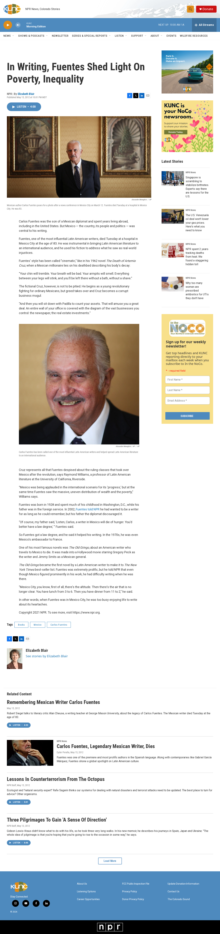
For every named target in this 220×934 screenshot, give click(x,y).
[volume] (18, 25)
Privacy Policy (129, 891)
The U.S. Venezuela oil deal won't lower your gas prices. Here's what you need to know (197, 223)
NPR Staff (11, 785)
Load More (110, 861)
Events (172, 35)
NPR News (191, 172)
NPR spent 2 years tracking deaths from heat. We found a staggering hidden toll (197, 256)
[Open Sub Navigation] (13, 35)
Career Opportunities (88, 899)
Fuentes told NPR (88, 509)
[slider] (23, 25)
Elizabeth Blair (26, 94)
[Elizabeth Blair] (14, 658)
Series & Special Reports (89, 35)
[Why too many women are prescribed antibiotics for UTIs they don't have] (173, 284)
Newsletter (60, 35)
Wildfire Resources (194, 35)
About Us (82, 884)
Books (21, 624)
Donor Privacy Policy (133, 899)
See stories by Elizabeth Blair (47, 656)
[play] (7, 25)
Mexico (38, 624)
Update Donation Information (183, 884)
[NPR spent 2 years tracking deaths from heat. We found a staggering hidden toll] (173, 250)
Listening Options (86, 891)
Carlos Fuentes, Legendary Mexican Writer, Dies (106, 746)
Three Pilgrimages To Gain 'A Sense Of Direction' (57, 820)
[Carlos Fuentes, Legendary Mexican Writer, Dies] (30, 753)
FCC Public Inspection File (135, 884)
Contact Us (173, 891)
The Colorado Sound (179, 899)
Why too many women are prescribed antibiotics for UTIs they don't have (197, 290)
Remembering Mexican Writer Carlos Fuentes (53, 702)
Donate (207, 9)
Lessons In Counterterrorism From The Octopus (56, 779)
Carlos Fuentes (59, 624)
